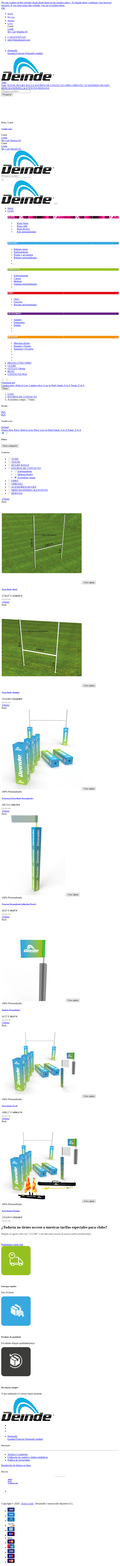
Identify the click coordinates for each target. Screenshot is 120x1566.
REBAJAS (43, 88)
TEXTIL (11, 85)
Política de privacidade (19, 1460)
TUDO (15, 458)
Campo (17, 278)
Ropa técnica (23, 229)
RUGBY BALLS (25, 85)
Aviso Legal (27, 1503)
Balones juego (21, 249)
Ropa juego (22, 223)
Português (30, 53)
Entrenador (19, 322)
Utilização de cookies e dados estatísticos (28, 1457)
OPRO (68, 85)
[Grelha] (3, 379)
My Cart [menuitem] (12, 31)
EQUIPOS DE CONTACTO (50, 85)
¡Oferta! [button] (6, 499)
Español (12, 53)
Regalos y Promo (22, 346)
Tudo (3, 85)
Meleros (18, 281)
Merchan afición (22, 343)
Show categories (10, 446)
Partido (17, 325)
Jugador (18, 319)
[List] (6, 433)
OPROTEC (78, 85)
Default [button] (5, 427)
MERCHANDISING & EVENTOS (19, 88)
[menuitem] (10, 208)
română (39, 53)
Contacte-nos (13, 1483)
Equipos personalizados (25, 284)
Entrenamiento (21, 252)
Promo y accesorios (23, 255)
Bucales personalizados (25, 304)
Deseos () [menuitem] (15, 140)
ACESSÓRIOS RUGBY (97, 85)
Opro (16, 299)
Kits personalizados (26, 231)
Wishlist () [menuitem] (22, 31)
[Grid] (3, 433)
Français (20, 53)
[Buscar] (2, 179)
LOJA (11, 394)
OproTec (18, 302)
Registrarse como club (12, 1244)
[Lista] (6, 379)
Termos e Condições (18, 1454)
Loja (10, 1481)
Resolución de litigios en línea (16, 1465)
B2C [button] (3, 412)
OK (3, 8)
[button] (12, 50)
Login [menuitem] (10, 29)
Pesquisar (7, 94)
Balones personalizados (25, 257)
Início (10, 1479)
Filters (5, 388)
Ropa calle (22, 226)
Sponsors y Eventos (23, 349)
